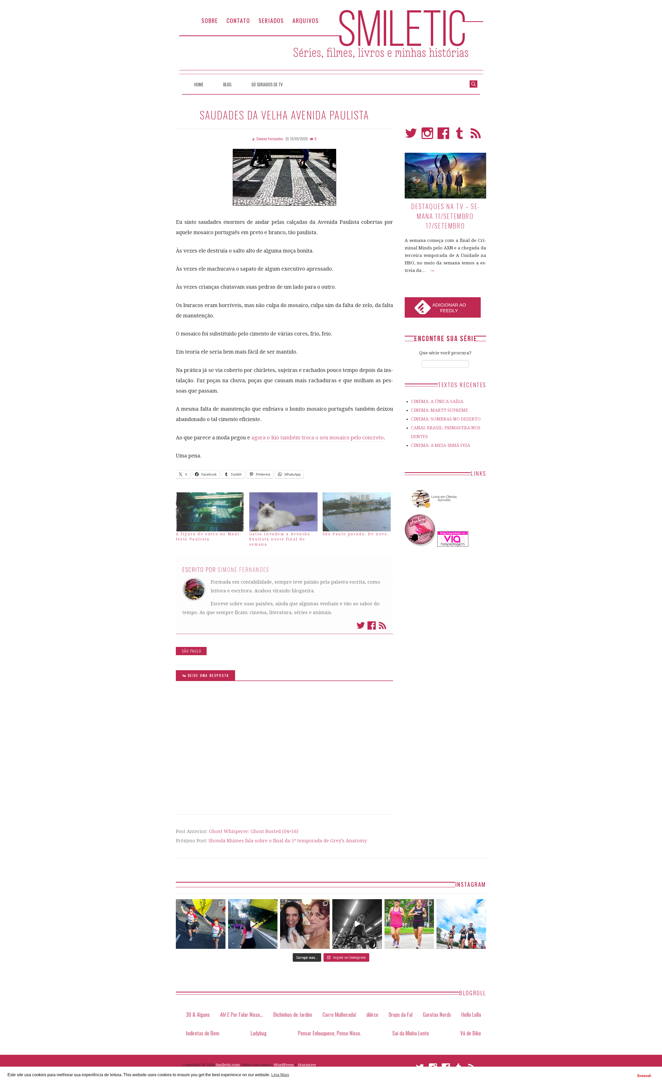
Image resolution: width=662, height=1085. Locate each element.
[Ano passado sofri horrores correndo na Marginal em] (461, 924)
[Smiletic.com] (331, 42)
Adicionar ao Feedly (449, 307)
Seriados (271, 20)
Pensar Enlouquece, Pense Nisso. (329, 1033)
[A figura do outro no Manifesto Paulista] (210, 511)
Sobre (209, 20)
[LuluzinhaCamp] (420, 545)
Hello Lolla (471, 1014)
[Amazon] (433, 510)
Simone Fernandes (243, 569)
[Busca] (473, 83)
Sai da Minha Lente (410, 1033)
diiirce (372, 1014)
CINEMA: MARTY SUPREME (439, 410)
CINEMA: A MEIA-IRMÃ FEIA (440, 445)
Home (198, 84)
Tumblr (459, 135)
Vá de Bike (470, 1033)
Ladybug (259, 1033)
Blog (227, 84)
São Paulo (191, 651)
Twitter (361, 625)
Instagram (427, 135)
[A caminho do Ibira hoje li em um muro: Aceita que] (409, 924)
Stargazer (307, 1065)
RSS (476, 135)
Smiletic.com (228, 1065)
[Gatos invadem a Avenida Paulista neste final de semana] (283, 511)
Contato (238, 20)
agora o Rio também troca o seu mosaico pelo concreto (317, 437)
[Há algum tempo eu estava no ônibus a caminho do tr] (200, 924)
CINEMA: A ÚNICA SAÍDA (437, 401)
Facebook (371, 625)
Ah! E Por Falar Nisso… (241, 1014)
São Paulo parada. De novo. (356, 534)
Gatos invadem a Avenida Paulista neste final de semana (279, 539)
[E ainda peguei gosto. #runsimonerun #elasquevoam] (357, 924)
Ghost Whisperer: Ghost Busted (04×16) (253, 831)
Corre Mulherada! (339, 1014)
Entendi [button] (644, 1076)
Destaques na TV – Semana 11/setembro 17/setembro (445, 215)
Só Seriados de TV (267, 84)
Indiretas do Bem (202, 1033)
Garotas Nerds (437, 1014)
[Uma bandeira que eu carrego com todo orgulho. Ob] (253, 924)
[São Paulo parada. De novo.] (357, 511)
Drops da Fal (400, 1014)
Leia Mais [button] (280, 1075)
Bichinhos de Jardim (292, 1014)
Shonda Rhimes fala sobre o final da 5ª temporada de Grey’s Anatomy (287, 840)
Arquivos (305, 20)
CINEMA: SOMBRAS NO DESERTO (446, 419)
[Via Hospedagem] (452, 545)
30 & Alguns (198, 1014)
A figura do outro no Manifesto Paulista (208, 536)
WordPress (284, 1065)
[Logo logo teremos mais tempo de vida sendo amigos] (305, 924)
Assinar (382, 625)
